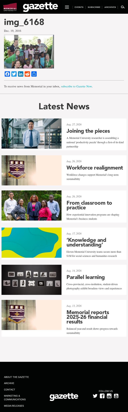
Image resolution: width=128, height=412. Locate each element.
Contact (9, 389)
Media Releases (14, 405)
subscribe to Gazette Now (76, 86)
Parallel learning (85, 277)
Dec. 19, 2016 (12, 31)
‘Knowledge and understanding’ (86, 242)
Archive (9, 383)
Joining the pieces (88, 131)
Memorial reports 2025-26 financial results (87, 317)
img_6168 (24, 22)
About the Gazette (16, 377)
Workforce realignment (94, 167)
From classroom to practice (89, 205)
